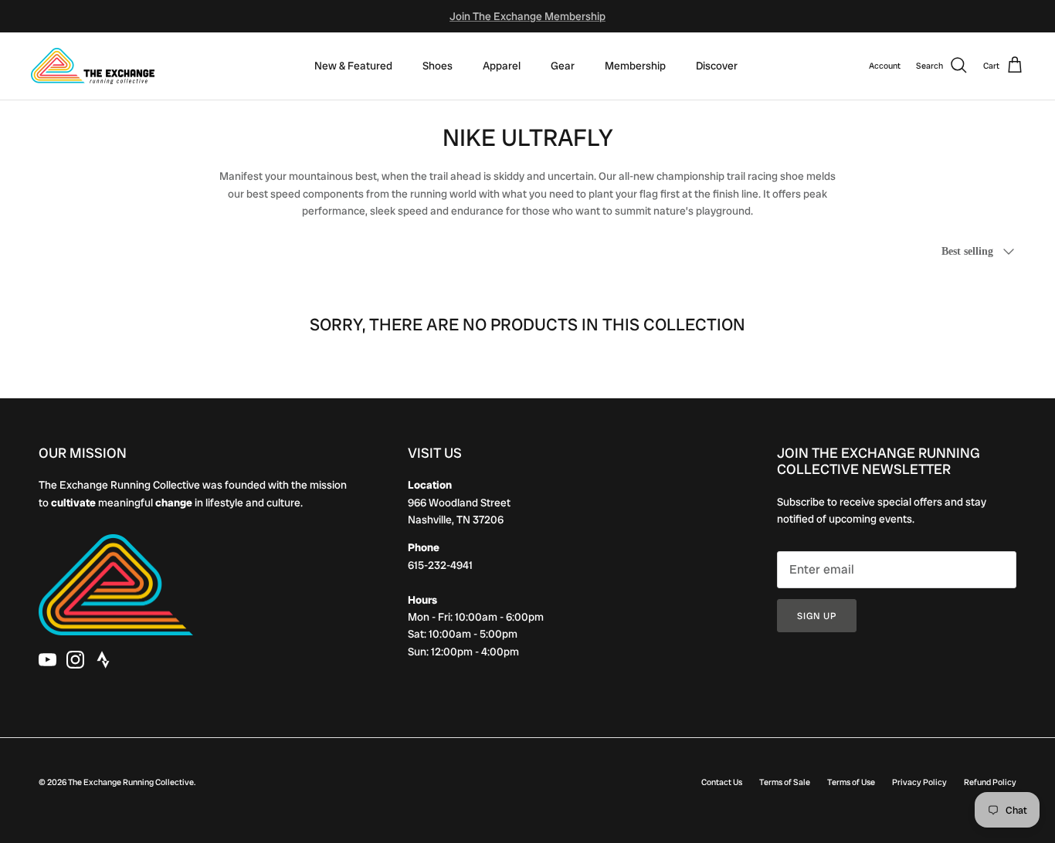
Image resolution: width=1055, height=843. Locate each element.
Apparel (502, 66)
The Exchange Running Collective (131, 782)
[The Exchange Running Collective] (92, 66)
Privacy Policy (919, 782)
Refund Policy (990, 782)
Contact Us (721, 782)
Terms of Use (851, 782)
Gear (563, 66)
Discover (717, 66)
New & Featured (353, 66)
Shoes (437, 66)
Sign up (816, 616)
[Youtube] (47, 660)
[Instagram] (75, 660)
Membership (635, 66)
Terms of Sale (784, 782)
